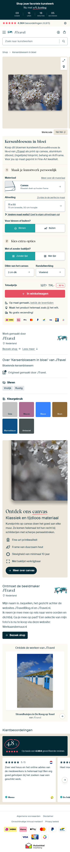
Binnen (22, 228)
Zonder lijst (22, 255)
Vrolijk (7, 388)
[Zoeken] (63, 41)
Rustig (19, 388)
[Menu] (4, 32)
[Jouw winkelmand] (64, 32)
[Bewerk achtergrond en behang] (64, 66)
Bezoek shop (10, 349)
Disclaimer (48, 816)
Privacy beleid (52, 821)
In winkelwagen (37, 294)
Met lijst (52, 255)
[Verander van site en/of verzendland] (65, 23)
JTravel (19, 32)
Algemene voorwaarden (29, 816)
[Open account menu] (58, 32)
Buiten (52, 228)
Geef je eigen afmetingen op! (34, 214)
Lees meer (28, 349)
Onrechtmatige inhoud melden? (27, 821)
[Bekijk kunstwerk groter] (64, 60)
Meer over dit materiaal (53, 177)
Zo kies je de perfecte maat (51, 197)
